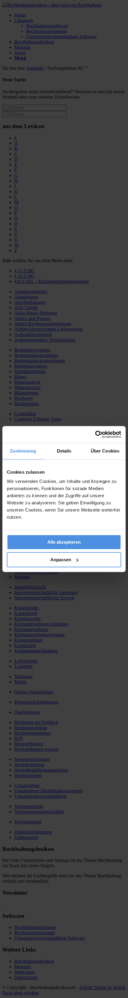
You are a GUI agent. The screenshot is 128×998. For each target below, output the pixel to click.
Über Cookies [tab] (105, 450)
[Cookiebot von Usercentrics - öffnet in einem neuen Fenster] (95, 434)
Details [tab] (64, 450)
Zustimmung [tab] (23, 450)
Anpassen (60, 559)
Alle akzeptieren (64, 542)
